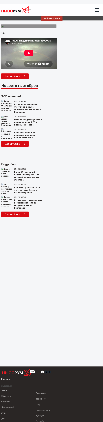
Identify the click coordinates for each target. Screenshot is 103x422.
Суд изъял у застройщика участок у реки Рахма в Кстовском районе (27, 190)
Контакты (5, 379)
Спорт (38, 404)
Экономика (41, 393)
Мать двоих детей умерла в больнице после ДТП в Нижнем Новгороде (28, 122)
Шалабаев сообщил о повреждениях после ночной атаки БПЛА (24, 135)
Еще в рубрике (12, 76)
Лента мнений (7, 407)
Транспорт (40, 399)
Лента (4, 390)
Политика (5, 402)
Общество (6, 396)
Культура (40, 416)
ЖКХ (3, 413)
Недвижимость (43, 410)
